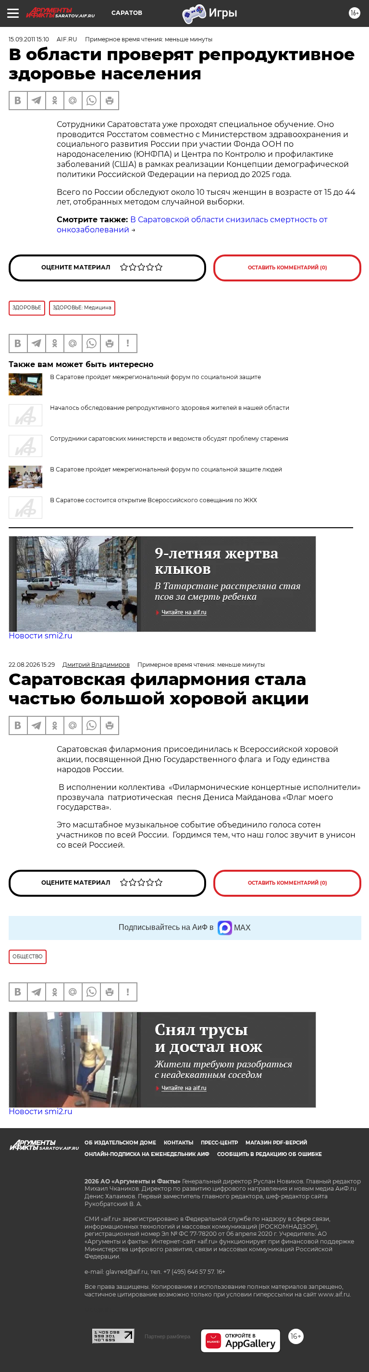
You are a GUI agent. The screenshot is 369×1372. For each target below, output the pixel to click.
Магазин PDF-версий (276, 1143)
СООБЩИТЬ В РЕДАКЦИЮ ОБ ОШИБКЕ (269, 1154)
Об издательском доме (120, 1143)
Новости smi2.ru (41, 635)
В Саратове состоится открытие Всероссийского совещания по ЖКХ (153, 500)
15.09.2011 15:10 (29, 39)
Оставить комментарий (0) (287, 268)
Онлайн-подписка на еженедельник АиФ (147, 1154)
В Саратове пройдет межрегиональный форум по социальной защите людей (166, 469)
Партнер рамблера (167, 1336)
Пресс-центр (219, 1143)
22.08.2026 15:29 (32, 664)
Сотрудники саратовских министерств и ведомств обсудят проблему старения (169, 438)
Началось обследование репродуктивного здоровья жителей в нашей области (169, 407)
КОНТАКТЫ (178, 1143)
